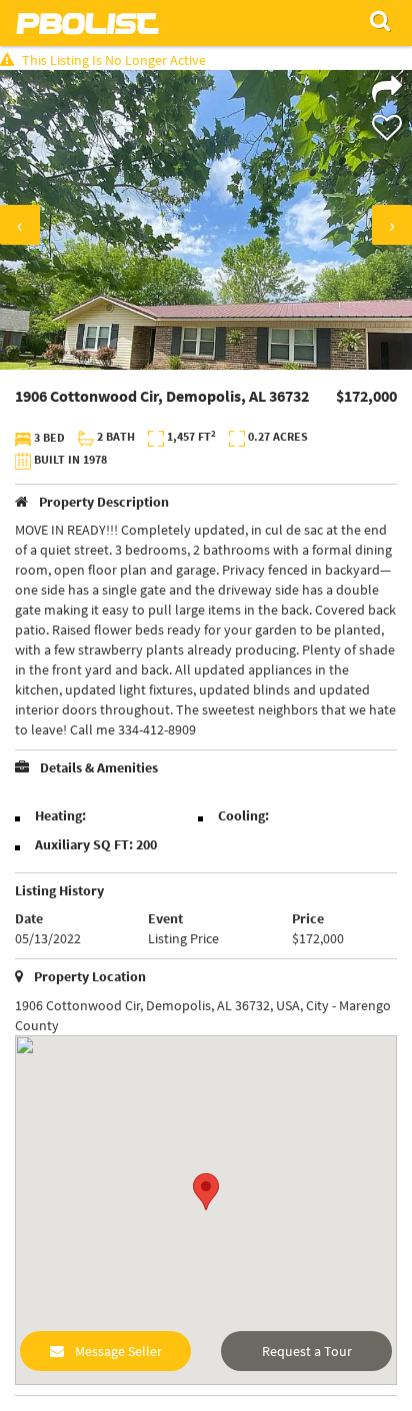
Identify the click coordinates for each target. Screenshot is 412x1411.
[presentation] (20, 225)
